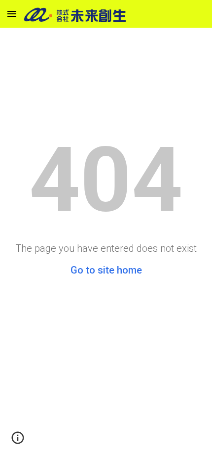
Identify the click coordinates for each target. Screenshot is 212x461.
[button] (12, 13)
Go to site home (106, 270)
